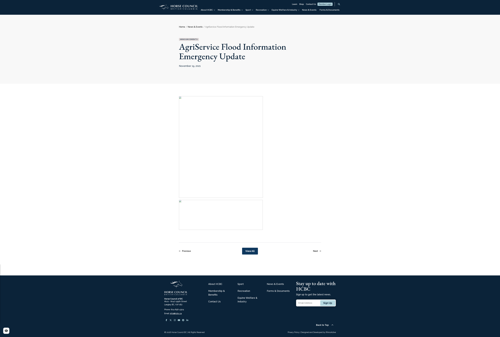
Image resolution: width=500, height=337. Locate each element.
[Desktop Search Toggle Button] (339, 4)
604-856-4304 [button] (177, 309)
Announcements (189, 39)
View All (250, 251)
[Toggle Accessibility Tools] (6, 331)
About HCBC (207, 10)
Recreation (261, 10)
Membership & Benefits (229, 10)
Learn (294, 4)
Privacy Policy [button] (293, 332)
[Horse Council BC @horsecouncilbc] (170, 320)
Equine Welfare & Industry (284, 10)
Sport (248, 10)
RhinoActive (331, 332)
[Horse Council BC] (178, 8)
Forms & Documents (329, 10)
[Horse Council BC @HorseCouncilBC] (179, 320)
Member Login (325, 4)
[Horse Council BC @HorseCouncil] (166, 320)
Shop (301, 4)
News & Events (309, 10)
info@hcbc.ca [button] (176, 313)
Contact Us (311, 4)
